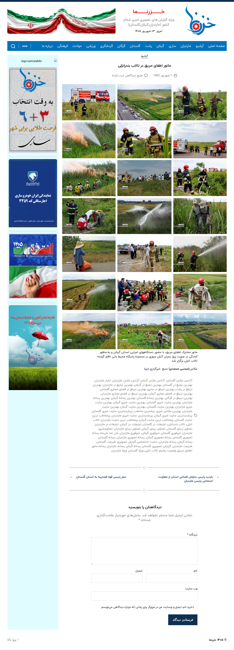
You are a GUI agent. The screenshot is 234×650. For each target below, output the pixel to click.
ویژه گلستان (136, 451)
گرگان (121, 46)
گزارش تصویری (161, 446)
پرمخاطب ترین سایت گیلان (156, 420)
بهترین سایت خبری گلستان (164, 402)
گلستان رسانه (142, 446)
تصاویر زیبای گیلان (153, 429)
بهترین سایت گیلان (132, 407)
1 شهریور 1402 (162, 76)
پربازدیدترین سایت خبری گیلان (173, 416)
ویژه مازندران (119, 451)
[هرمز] (61, 20)
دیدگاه (192, 535)
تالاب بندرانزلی (176, 424)
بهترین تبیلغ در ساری (161, 389)
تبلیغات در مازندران (107, 424)
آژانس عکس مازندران (125, 381)
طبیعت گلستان (106, 442)
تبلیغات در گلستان (154, 424)
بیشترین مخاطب (144, 411)
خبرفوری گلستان (171, 433)
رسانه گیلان (185, 442)
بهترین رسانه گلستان (150, 398)
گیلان (160, 46)
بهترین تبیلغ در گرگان (178, 398)
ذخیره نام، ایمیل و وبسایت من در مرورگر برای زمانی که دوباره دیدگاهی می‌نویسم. (147, 607)
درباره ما (47, 46)
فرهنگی (62, 46)
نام (195, 571)
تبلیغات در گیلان (130, 424)
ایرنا (146, 369)
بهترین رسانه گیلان (123, 398)
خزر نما (114, 433)
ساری (172, 46)
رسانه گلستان (106, 438)
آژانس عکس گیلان (153, 381)
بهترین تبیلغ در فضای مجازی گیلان (170, 394)
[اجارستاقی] (33, 193)
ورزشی (91, 46)
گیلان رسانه (125, 446)
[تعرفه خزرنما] (33, 347)
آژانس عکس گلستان (179, 381)
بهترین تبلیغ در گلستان (177, 385)
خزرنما (104, 433)
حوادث (77, 46)
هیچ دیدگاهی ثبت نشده (127, 76)
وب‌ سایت (191, 588)
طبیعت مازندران (182, 446)
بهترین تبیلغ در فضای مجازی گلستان (123, 389)
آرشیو (200, 46)
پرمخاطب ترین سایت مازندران (119, 420)
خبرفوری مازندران (130, 433)
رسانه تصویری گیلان (158, 438)
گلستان (135, 46)
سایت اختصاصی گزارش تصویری (137, 442)
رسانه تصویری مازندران (131, 438)
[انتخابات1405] (33, 266)
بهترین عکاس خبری (168, 411)
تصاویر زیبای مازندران (127, 429)
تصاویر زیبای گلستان (179, 429)
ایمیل (139, 571)
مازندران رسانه (107, 446)
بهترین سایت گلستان (160, 407)
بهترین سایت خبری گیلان (129, 402)
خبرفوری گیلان (151, 433)
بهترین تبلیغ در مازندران (118, 385)
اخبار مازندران (103, 381)
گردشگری (106, 46)
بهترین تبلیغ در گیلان (147, 385)
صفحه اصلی (216, 46)
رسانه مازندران (167, 442)
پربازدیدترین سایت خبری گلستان (112, 411)
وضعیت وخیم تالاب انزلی (160, 451)
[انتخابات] (33, 110)
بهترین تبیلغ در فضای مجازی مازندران (124, 394)
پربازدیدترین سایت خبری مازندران (132, 416)
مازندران (186, 46)
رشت (148, 46)
